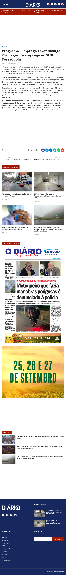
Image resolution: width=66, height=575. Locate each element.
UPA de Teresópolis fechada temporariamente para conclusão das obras (47, 196)
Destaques (5, 543)
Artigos (4, 537)
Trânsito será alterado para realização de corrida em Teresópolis (16, 195)
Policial (4, 557)
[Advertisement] (34, 30)
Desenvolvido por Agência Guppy (55, 571)
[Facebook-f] (52, 4)
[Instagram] (55, 4)
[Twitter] (59, 4)
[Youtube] (62, 4)
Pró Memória (6, 560)
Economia (5, 552)
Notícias (4, 46)
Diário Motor (6, 546)
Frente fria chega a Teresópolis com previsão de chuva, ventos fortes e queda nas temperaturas (48, 229)
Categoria (5, 540)
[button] (48, 4)
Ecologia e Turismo (8, 549)
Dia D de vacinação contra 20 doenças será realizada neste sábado (15, 228)
